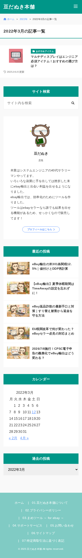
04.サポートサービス (27, 525)
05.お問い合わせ (62, 525)
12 (34, 412)
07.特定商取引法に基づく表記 (43, 540)
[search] (73, 103)
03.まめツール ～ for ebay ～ (43, 518)
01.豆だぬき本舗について (50, 502)
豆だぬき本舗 (19, 6)
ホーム (19, 502)
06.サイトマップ (43, 533)
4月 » (24, 438)
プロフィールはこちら (39, 229)
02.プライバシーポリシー (43, 510)
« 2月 (13, 438)
